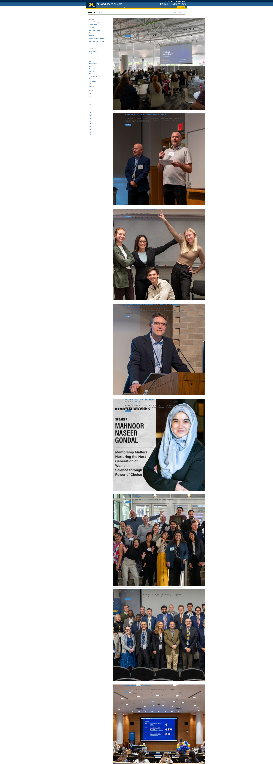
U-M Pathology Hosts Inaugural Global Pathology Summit (142, 590)
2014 (90, 126)
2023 (90, 101)
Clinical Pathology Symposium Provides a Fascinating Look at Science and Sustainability (152, 304)
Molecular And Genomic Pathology (97, 38)
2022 (90, 104)
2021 (90, 107)
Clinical (108, 7)
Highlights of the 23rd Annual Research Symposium (141, 495)
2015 (90, 123)
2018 (90, 115)
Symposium (137, 401)
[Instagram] (168, 1)
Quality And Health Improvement (97, 41)
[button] (164, 4)
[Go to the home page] (91, 5)
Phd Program (92, 81)
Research (91, 68)
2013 (90, 129)
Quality (151, 7)
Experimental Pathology (95, 30)
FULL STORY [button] (128, 36)
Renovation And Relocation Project (98, 44)
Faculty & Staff (160, 7)
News (90, 61)
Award (90, 58)
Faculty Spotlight (93, 76)
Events (90, 56)
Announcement (93, 51)
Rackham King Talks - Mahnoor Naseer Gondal (139, 399)
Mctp (90, 83)
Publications (92, 73)
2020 (90, 110)
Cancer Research (93, 71)
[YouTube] (171, 1)
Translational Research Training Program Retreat (140, 209)
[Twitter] (166, 1)
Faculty (91, 53)
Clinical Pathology (93, 24)
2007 (90, 134)
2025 (90, 96)
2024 (90, 99)
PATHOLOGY (109, 4)
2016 (90, 121)
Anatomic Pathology (94, 22)
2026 (90, 93)
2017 (90, 118)
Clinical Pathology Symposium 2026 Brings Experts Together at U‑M (146, 19)
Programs (170, 7)
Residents (91, 78)
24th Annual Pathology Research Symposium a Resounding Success (146, 114)
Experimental (126, 7)
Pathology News (93, 63)
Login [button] (184, 1)
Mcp (136, 115)
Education (116, 7)
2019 (90, 112)
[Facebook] (163, 1)
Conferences (92, 86)
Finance (91, 33)
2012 (90, 132)
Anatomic (100, 7)
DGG (144, 7)
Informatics (136, 7)
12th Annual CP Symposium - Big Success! (138, 685)
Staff (90, 66)
